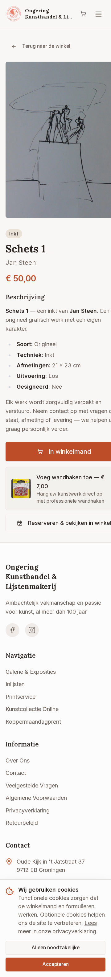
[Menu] (98, 14)
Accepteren (55, 964)
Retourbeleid (22, 823)
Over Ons (18, 760)
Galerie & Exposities (31, 671)
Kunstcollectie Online (32, 709)
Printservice (20, 696)
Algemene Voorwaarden (36, 798)
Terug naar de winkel (46, 46)
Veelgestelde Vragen (32, 785)
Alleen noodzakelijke (55, 947)
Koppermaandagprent (33, 721)
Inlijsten (15, 684)
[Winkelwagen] (83, 14)
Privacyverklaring (28, 810)
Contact (16, 773)
